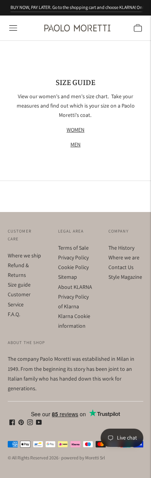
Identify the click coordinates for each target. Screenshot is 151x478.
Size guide (19, 284)
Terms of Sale (73, 247)
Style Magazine (125, 276)
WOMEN (75, 129)
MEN (75, 144)
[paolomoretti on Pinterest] (21, 423)
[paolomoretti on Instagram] (30, 423)
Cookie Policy (73, 267)
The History (121, 247)
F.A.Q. (14, 314)
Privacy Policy (73, 257)
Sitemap (67, 276)
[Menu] (13, 28)
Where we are (123, 257)
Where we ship (24, 255)
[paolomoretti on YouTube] (39, 423)
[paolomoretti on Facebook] (12, 423)
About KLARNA (75, 286)
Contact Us (121, 267)
